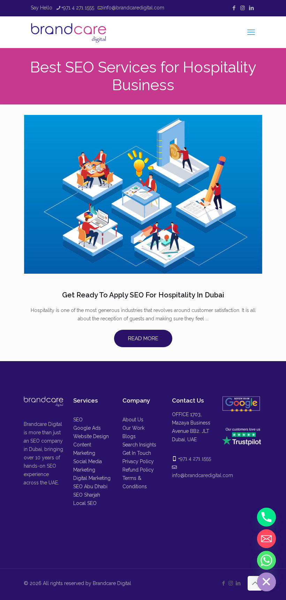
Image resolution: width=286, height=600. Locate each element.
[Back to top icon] (255, 583)
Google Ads (87, 428)
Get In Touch (136, 453)
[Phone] (266, 517)
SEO (78, 419)
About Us (132, 419)
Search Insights (139, 444)
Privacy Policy (138, 461)
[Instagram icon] (242, 8)
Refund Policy (138, 470)
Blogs (129, 436)
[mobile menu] (251, 32)
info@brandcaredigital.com (133, 7)
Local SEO (85, 503)
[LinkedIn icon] (251, 8)
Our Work (133, 428)
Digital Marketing (92, 478)
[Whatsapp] (266, 560)
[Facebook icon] (233, 8)
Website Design (91, 436)
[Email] (266, 538)
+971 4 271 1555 (77, 7)
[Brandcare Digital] (69, 32)
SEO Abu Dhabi (90, 486)
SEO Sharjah (86, 495)
